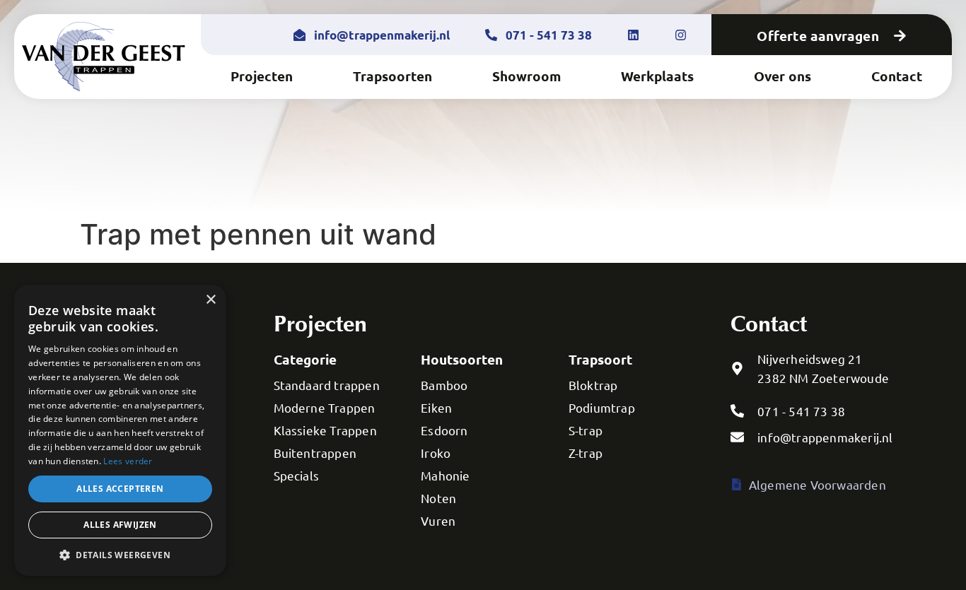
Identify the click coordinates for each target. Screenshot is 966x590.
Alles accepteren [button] (119, 489)
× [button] (210, 300)
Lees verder (127, 461)
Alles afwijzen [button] (120, 525)
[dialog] (120, 430)
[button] (120, 555)
